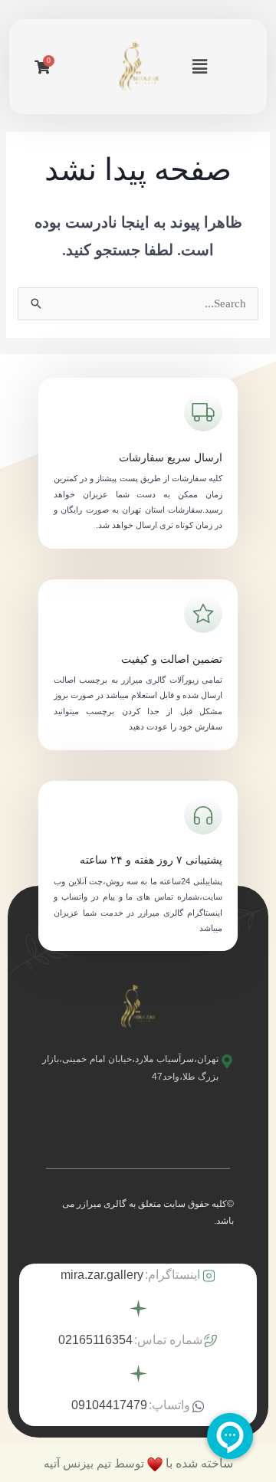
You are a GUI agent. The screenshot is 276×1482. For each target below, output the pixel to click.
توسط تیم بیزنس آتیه (94, 1463)
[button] (200, 66)
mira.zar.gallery (102, 1274)
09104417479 (109, 1405)
